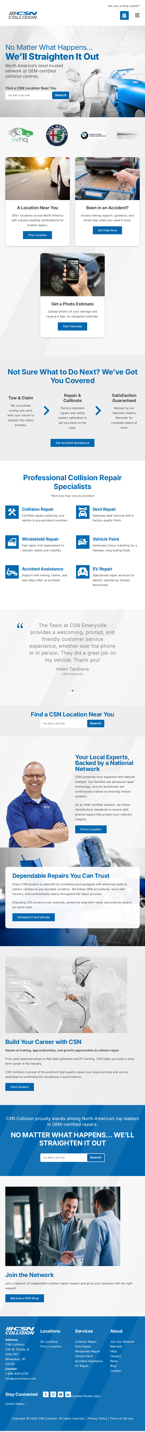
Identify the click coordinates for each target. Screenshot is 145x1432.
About (116, 1331)
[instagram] (53, 1394)
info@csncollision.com (20, 1378)
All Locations (49, 1341)
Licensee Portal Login (85, 1396)
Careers (115, 1356)
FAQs (113, 1351)
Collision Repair (38, 509)
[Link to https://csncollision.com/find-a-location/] (124, 15)
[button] (70, 690)
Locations (50, 1331)
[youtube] (60, 1394)
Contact (115, 1371)
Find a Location (51, 1346)
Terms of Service (121, 1418)
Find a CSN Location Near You (31, 88)
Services (84, 1331)
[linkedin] (68, 1394)
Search (60, 95)
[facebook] (46, 1394)
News (114, 1361)
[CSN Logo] (23, 10)
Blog (113, 1366)
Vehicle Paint (106, 539)
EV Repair (102, 568)
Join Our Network (122, 1341)
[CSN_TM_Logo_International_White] (20, 1328)
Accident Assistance (42, 568)
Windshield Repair (40, 539)
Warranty (116, 1346)
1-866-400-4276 (16, 1373)
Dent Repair (104, 509)
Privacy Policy (97, 1418)
